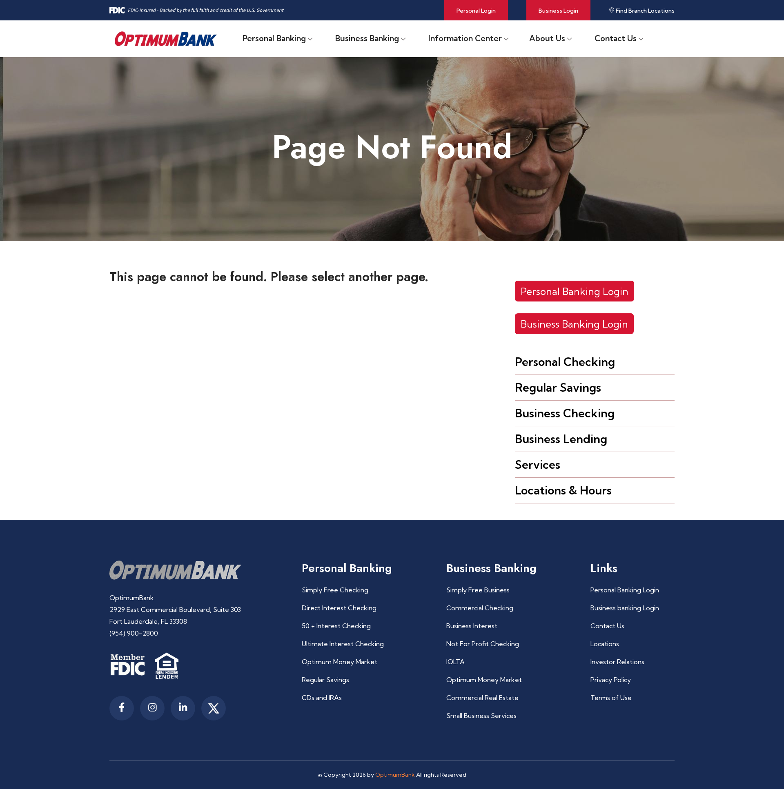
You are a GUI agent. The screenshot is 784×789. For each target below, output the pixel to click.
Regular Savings (558, 387)
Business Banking (367, 38)
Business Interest (471, 626)
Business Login (558, 10)
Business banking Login (624, 608)
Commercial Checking (479, 608)
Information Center (465, 38)
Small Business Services (481, 715)
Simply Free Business (478, 590)
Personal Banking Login (574, 291)
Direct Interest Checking (339, 608)
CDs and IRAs (322, 698)
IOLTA (455, 662)
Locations (604, 644)
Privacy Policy (610, 680)
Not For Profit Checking (482, 644)
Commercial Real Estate (482, 698)
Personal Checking (565, 362)
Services (537, 464)
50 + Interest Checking (336, 626)
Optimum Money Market (339, 662)
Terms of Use (611, 698)
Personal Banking (274, 38)
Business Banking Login (574, 324)
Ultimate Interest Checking (343, 644)
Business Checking (565, 413)
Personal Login (476, 10)
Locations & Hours (563, 490)
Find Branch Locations (645, 10)
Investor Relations (617, 662)
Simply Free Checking (335, 590)
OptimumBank (395, 774)
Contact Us (616, 38)
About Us (547, 38)
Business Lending (561, 439)
